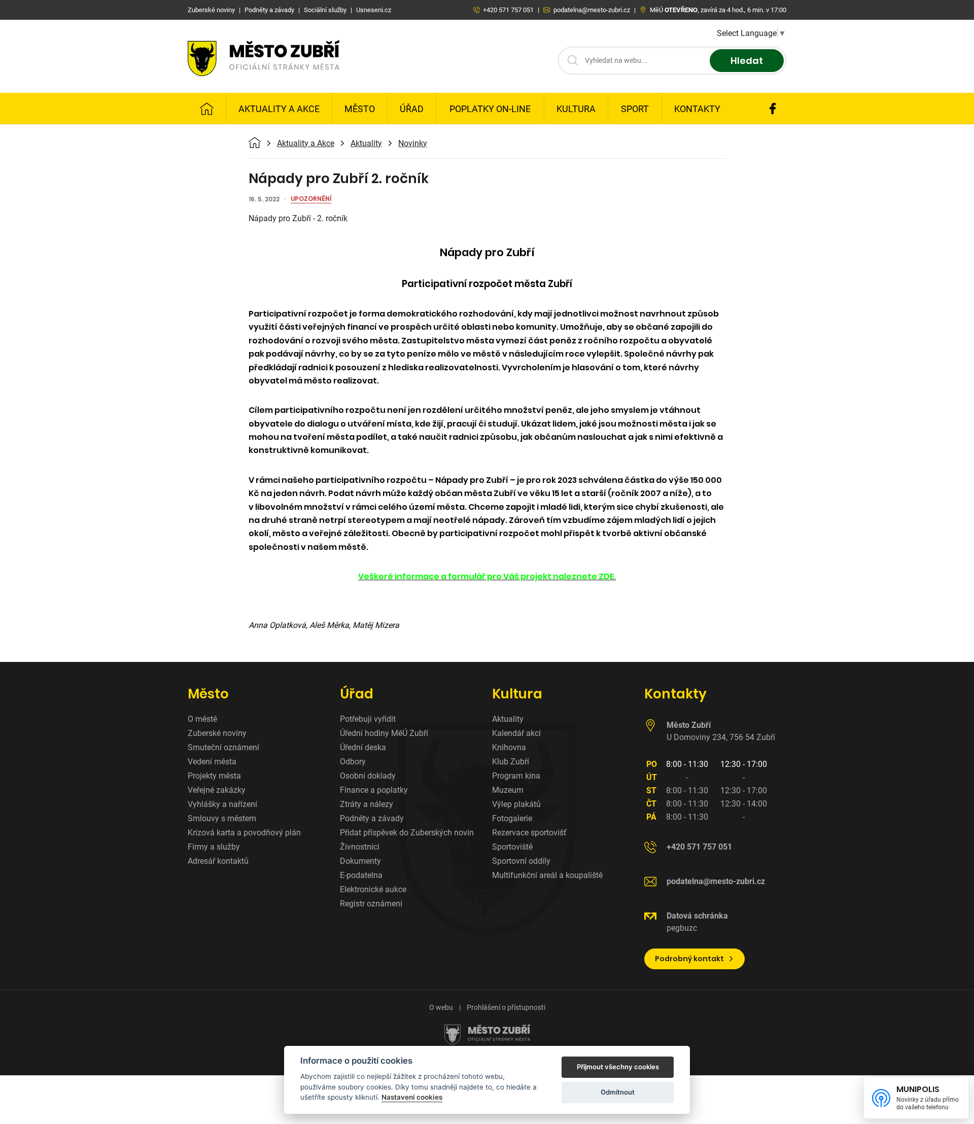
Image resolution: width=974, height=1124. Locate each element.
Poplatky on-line (490, 108)
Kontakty (697, 108)
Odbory (353, 761)
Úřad (412, 108)
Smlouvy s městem (222, 818)
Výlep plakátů (516, 804)
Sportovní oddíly (521, 861)
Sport (635, 108)
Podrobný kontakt (689, 959)
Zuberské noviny (217, 733)
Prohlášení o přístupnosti (506, 1007)
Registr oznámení (371, 903)
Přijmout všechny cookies (618, 1067)
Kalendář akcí (516, 733)
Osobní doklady (368, 776)
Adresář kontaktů (218, 861)
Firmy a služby (214, 847)
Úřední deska (363, 747)
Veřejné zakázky (217, 790)
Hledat (746, 60)
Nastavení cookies (411, 1097)
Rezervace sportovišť (529, 832)
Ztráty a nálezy (366, 804)
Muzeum (508, 790)
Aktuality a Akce (279, 108)
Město (359, 108)
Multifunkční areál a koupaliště (547, 875)
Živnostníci (359, 847)
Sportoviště (512, 847)
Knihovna (509, 747)
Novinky (412, 143)
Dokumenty (360, 861)
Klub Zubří (510, 761)
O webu (441, 1007)
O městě (202, 719)
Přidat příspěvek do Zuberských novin (407, 832)
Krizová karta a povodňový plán (244, 832)
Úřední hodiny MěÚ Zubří (384, 733)
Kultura (576, 108)
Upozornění (311, 199)
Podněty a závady (372, 818)
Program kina (516, 776)
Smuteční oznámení (223, 747)
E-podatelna (361, 875)
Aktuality (366, 143)
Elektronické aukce (373, 889)
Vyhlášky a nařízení (222, 804)
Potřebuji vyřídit (368, 719)
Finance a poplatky (374, 790)
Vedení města (212, 761)
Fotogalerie (512, 818)
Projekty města (214, 776)
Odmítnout (618, 1092)
